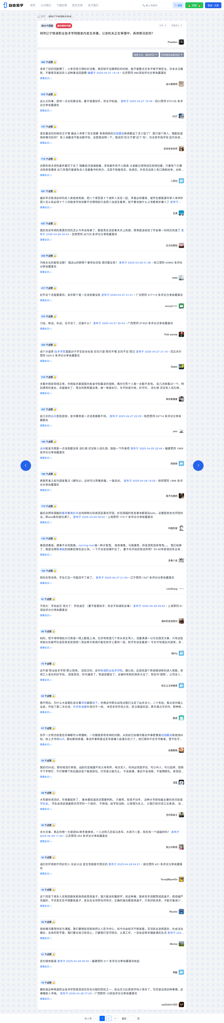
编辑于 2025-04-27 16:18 (103, 73)
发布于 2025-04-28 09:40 (149, 606)
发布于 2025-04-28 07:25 (76, 993)
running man (87, 545)
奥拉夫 (74, 513)
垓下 (95, 703)
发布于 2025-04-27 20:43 (109, 323)
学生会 (44, 803)
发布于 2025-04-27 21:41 (117, 295)
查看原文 (175, 25)
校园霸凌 (118, 133)
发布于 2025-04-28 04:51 (124, 864)
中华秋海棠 (80, 706)
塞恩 (65, 513)
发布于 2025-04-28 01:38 (135, 262)
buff (61, 739)
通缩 (62, 549)
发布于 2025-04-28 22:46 (146, 448)
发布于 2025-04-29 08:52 (89, 517)
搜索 (180, 5)
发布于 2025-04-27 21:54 (112, 577)
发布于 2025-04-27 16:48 (137, 101)
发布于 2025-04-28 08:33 (73, 961)
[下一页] (115, 1018)
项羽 (84, 703)
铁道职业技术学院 (111, 670)
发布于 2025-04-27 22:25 (125, 416)
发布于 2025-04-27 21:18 (152, 351)
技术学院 (59, 351)
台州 (54, 416)
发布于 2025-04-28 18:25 (139, 480)
